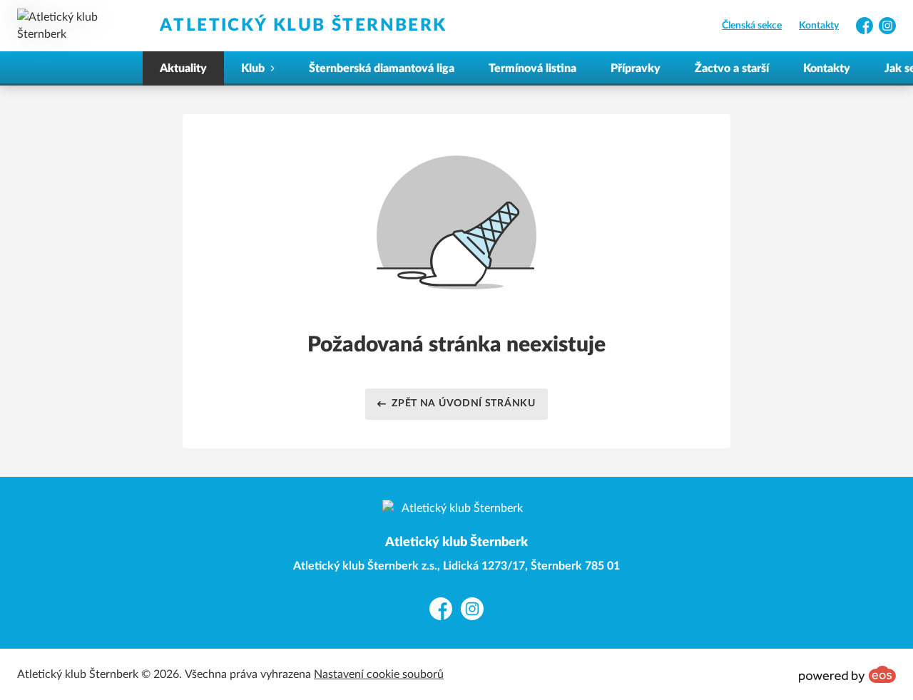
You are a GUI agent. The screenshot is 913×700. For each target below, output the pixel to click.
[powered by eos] (847, 674)
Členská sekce (752, 26)
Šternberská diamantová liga (381, 68)
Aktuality (183, 68)
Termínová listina (532, 68)
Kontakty (819, 26)
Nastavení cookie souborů (379, 674)
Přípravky (635, 68)
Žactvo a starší (732, 68)
